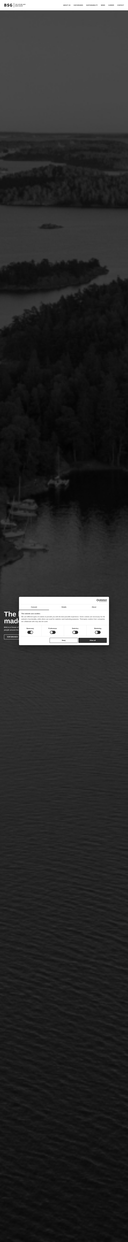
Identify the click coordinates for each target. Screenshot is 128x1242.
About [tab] (94, 607)
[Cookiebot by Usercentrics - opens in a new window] (98, 600)
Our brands (12, 637)
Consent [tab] (34, 607)
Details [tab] (64, 607)
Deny (64, 640)
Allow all (93, 640)
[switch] (53, 632)
